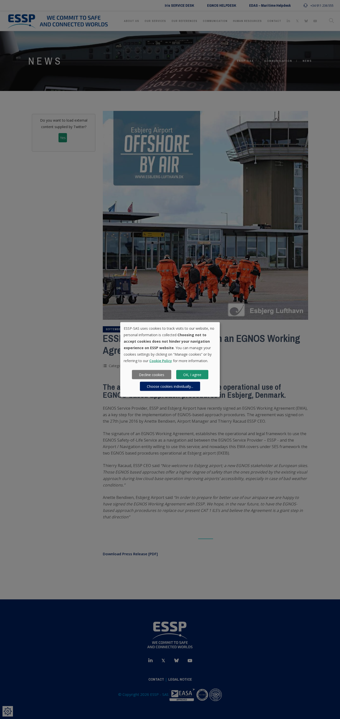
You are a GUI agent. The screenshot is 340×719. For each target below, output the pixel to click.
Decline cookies (151, 374)
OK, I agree (192, 374)
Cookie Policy (160, 360)
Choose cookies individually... (170, 386)
